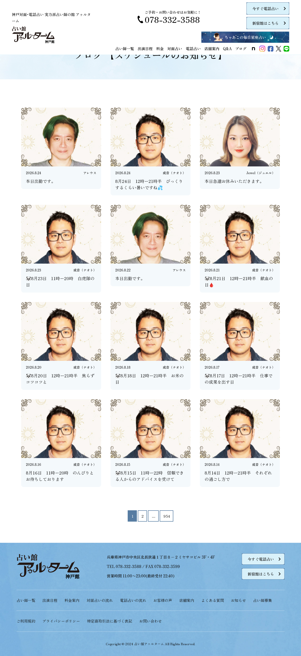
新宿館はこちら (265, 23)
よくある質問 (212, 600)
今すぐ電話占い (265, 8)
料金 (160, 48)
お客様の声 (162, 600)
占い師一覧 (124, 48)
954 (166, 516)
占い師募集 (262, 600)
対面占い (174, 48)
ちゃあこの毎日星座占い (245, 37)
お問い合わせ (150, 621)
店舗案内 (211, 48)
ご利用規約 (25, 621)
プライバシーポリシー (61, 621)
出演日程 (145, 48)
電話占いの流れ (133, 600)
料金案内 (71, 600)
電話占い (193, 48)
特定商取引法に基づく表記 (109, 621)
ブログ (240, 48)
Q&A (227, 48)
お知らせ (238, 600)
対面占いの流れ (100, 600)
